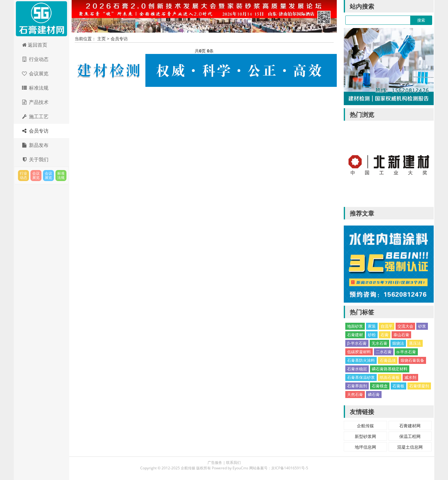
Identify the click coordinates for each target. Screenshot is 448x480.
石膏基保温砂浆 (361, 377)
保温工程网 (410, 436)
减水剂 (410, 377)
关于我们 (38, 159)
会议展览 (38, 73)
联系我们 (233, 462)
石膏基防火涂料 (361, 360)
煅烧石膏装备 (412, 360)
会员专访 (38, 130)
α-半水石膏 (406, 351)
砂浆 (422, 326)
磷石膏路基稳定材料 (389, 369)
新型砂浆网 (365, 436)
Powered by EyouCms (229, 468)
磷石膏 (374, 394)
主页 (101, 38)
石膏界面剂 (357, 386)
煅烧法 (398, 343)
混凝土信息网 (410, 447)
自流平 (387, 326)
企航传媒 (365, 425)
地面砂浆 (355, 326)
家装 (372, 326)
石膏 (385, 334)
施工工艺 (38, 116)
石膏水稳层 (357, 369)
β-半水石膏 (357, 343)
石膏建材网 (41, 19)
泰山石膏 (401, 334)
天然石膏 (355, 394)
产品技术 (38, 102)
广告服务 (215, 462)
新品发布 (38, 145)
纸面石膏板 (390, 377)
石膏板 (398, 386)
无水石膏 (379, 343)
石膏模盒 (380, 386)
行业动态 (38, 59)
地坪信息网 (365, 447)
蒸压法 (415, 343)
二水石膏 (384, 351)
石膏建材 (355, 334)
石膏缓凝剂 (419, 386)
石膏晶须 (388, 360)
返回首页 (37, 44)
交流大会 (405, 326)
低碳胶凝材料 (359, 351)
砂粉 (372, 334)
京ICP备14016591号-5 (289, 468)
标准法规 (38, 87)
